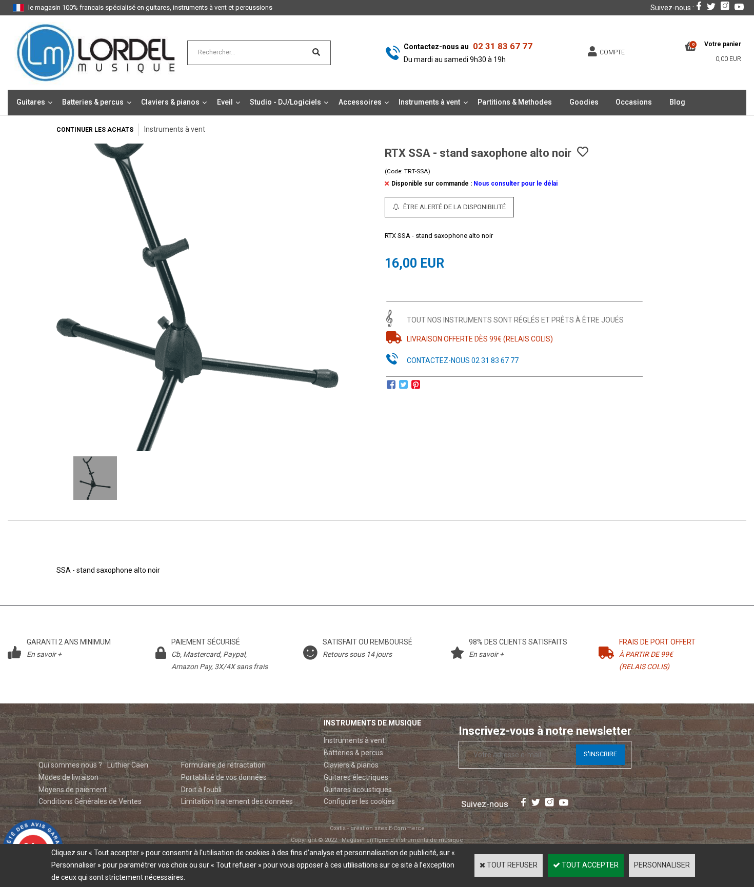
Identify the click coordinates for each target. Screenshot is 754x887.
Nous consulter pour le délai (515, 183)
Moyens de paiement (72, 789)
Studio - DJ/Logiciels (285, 102)
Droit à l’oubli (201, 789)
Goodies (584, 102)
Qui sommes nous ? (70, 765)
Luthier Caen (127, 765)
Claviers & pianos (170, 102)
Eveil (225, 102)
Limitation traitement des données (237, 801)
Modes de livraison (68, 777)
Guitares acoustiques (358, 789)
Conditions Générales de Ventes (90, 801)
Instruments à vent (429, 102)
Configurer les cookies (359, 801)
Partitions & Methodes (515, 102)
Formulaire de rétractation (223, 765)
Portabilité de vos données (224, 777)
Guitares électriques (356, 777)
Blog (677, 102)
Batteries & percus (93, 102)
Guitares (30, 102)
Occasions (634, 102)
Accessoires (360, 102)
